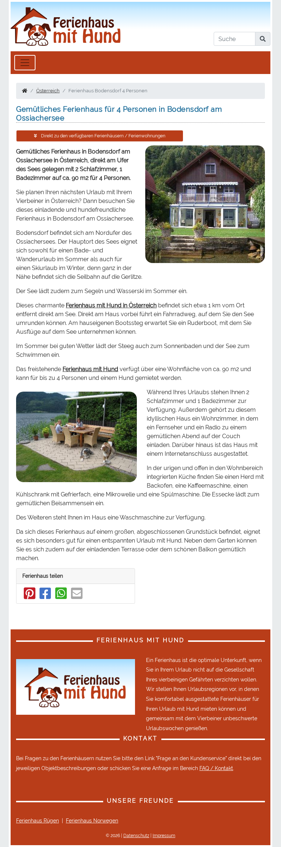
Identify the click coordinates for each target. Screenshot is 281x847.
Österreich (48, 90)
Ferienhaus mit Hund (90, 369)
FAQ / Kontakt (216, 768)
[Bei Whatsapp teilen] (61, 596)
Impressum (164, 835)
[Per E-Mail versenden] (77, 596)
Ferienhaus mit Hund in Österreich (111, 305)
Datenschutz (136, 835)
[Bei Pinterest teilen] (29, 596)
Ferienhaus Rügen (37, 821)
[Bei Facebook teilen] (45, 596)
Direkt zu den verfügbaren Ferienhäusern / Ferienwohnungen (102, 135)
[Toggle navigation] (24, 62)
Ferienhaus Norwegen (92, 821)
